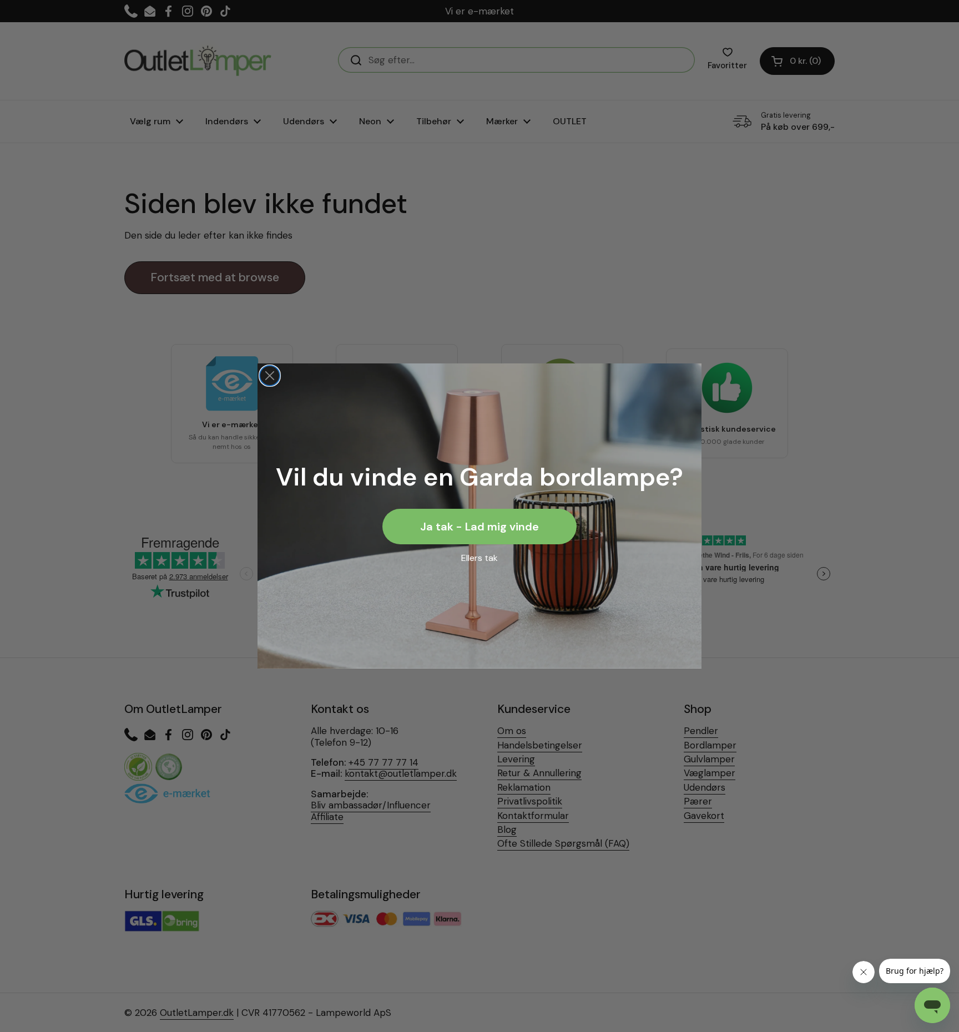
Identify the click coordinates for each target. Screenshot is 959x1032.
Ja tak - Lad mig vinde (479, 526)
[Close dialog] (270, 376)
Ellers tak (479, 558)
